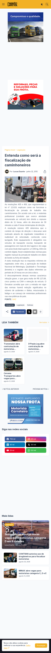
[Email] (34, 311)
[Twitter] (29, 311)
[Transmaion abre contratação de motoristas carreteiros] (13, 335)
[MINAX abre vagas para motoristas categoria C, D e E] (10, 573)
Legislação (21, 150)
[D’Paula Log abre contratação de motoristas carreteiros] (37, 335)
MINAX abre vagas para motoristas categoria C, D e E (32, 571)
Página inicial (10, 150)
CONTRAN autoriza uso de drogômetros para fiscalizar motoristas (32, 556)
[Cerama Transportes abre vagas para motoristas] (13, 364)
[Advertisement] (25, 61)
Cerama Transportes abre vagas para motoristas (12, 376)
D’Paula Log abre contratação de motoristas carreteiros (36, 346)
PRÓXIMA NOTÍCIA (40, 389)
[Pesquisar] (47, 4)
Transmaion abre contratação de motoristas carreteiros (12, 346)
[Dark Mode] (42, 4)
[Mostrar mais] (40, 311)
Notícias (30, 305)
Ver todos (43, 322)
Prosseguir (41, 645)
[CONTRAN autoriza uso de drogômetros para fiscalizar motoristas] (10, 557)
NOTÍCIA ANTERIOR (11, 389)
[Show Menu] (3, 4)
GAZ (14, 299)
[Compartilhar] (44, 171)
